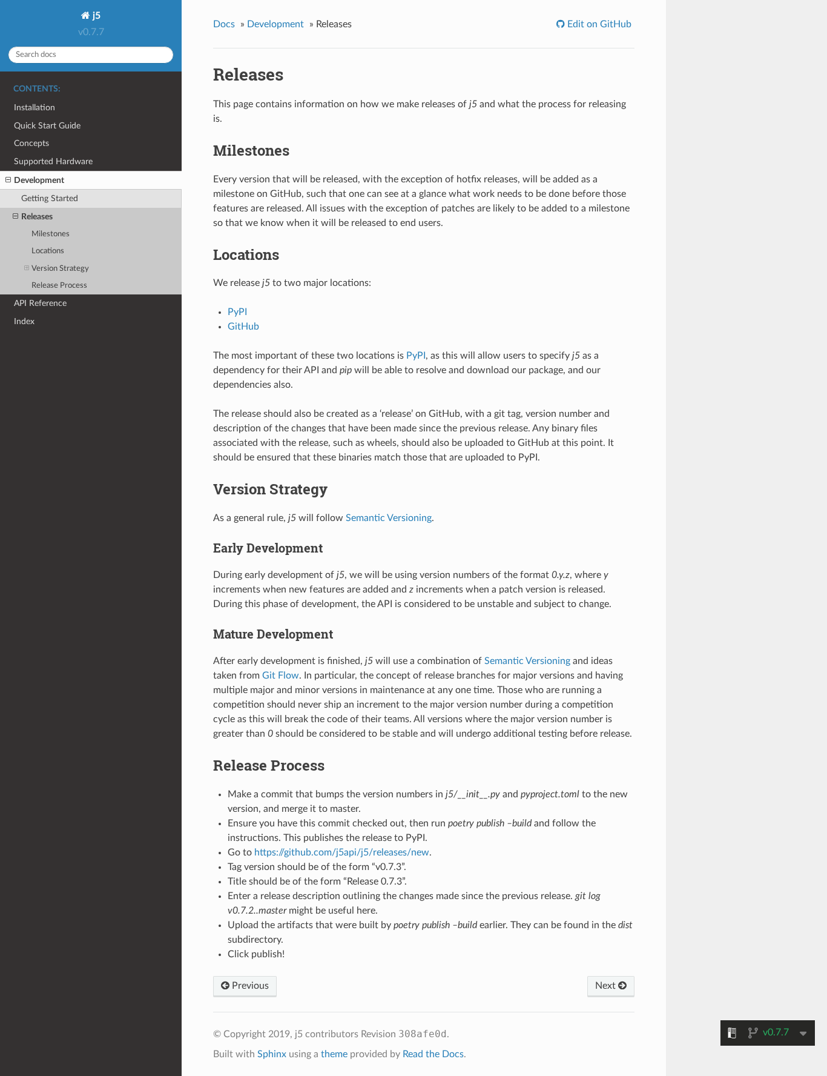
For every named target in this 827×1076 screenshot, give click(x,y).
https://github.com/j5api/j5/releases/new (341, 852)
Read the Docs (433, 1054)
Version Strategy (60, 269)
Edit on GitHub (598, 24)
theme (334, 1054)
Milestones (50, 234)
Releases (37, 216)
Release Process (59, 286)
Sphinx (271, 1054)
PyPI (237, 312)
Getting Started (49, 198)
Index (24, 321)
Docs (224, 24)
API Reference (40, 303)
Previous (249, 986)
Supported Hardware (53, 161)
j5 (95, 16)
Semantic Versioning (389, 518)
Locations (47, 251)
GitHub (243, 326)
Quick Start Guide (47, 125)
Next (606, 986)
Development (39, 180)
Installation (34, 107)
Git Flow (280, 675)
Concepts (31, 143)
